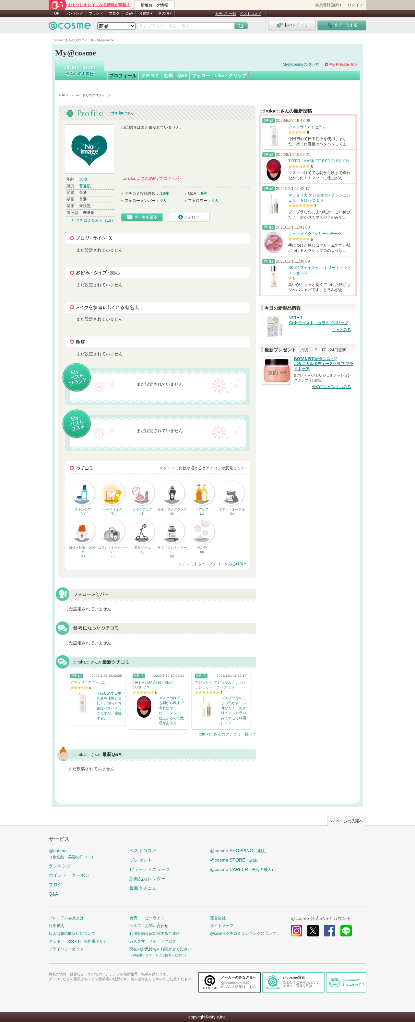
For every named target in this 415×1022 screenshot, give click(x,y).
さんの (150, 178)
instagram (296, 930)
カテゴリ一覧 (225, 14)
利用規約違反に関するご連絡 (154, 933)
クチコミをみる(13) (226, 564)
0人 (163, 200)
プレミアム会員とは (66, 918)
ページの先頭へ (349, 821)
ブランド (96, 13)
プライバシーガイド (66, 949)
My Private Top (343, 64)
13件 (164, 193)
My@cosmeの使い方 (301, 64)
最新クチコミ (143, 888)
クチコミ (150, 75)
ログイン (355, 5)
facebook (329, 930)
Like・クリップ (231, 75)
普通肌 (85, 186)
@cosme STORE (235, 860)
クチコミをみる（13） (95, 220)
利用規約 (56, 925)
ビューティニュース (149, 869)
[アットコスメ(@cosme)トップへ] (70, 27)
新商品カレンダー (147, 878)
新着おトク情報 (154, 5)
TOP (55, 13)
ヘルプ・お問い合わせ (148, 925)
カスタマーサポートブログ (152, 941)
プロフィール (122, 75)
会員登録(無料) (328, 5)
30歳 (83, 179)
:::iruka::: (118, 113)
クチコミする (189, 564)
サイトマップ (221, 925)
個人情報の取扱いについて (72, 933)
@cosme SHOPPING (239, 850)
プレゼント (140, 860)
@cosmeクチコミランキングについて (243, 933)
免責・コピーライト (146, 918)
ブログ (114, 13)
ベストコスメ (250, 14)
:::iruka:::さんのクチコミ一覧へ (226, 734)
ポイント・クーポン (69, 875)
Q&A (129, 13)
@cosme (72, 853)
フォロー (201, 75)
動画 (168, 75)
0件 (204, 193)
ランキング (74, 13)
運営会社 (218, 918)
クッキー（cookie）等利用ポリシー (80, 941)
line (346, 930)
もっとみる (341, 329)
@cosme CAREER (242, 869)
